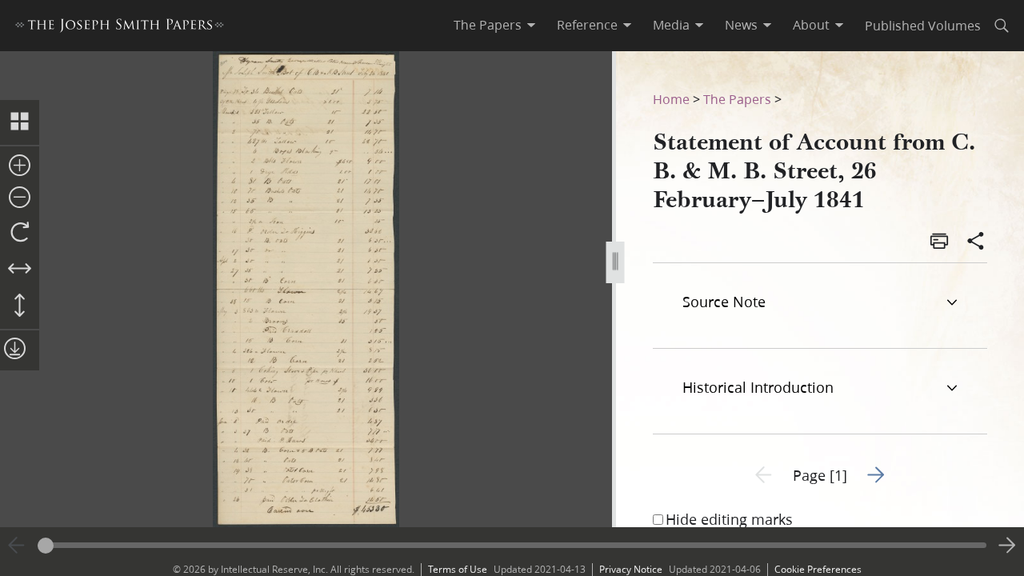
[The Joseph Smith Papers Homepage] (119, 27)
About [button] (811, 25)
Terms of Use (457, 569)
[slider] (512, 545)
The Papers (737, 99)
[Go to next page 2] (1007, 545)
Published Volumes (923, 25)
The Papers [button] (488, 25)
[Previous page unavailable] (17, 545)
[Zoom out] (19, 198)
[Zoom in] (19, 166)
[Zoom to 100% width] (19, 269)
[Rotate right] (19, 233)
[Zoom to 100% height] (19, 306)
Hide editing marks (729, 519)
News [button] (741, 25)
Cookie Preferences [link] (818, 569)
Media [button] (671, 25)
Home (671, 99)
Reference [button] (587, 25)
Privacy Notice (630, 569)
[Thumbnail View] (19, 122)
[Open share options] (976, 242)
